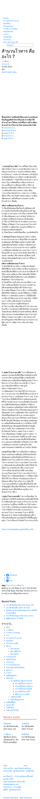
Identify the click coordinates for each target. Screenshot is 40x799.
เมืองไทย (9, 678)
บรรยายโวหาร (9, 128)
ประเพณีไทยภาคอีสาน (24, 686)
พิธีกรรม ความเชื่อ (22, 694)
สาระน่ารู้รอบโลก (13, 665)
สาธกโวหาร (9, 136)
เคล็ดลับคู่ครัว (11, 675)
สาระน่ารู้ (9, 662)
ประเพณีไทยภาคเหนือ (23, 689)
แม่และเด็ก (10, 705)
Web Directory (26, 798)
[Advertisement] (20, 94)
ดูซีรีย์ (5, 790)
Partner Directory (10, 798)
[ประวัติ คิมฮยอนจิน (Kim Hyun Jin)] (10, 721)
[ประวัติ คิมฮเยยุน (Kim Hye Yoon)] (29, 731)
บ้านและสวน (11, 657)
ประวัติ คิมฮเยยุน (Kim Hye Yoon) (19, 616)
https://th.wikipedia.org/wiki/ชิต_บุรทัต (17, 529)
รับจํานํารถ (7, 787)
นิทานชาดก (15, 649)
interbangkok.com (11, 784)
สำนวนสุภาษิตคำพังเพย (15, 667)
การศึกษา (10, 630)
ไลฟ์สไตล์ (10, 707)
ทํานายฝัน (17, 787)
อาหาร (8, 673)
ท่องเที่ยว (9, 641)
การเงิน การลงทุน (13, 632)
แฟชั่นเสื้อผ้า (11, 702)
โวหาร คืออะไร (18, 585)
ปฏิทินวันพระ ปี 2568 (14, 618)
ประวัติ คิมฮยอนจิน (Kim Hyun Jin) (20, 605)
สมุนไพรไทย (11, 659)
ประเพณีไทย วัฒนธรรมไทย (21, 681)
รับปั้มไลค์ (30, 771)
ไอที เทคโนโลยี (12, 710)
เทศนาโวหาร (9, 133)
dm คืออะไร (8, 776)
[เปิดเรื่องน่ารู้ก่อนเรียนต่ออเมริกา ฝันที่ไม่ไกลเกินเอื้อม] (10, 731)
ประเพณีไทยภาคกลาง (23, 683)
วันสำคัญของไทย (17, 699)
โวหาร (9, 585)
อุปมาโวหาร (9, 138)
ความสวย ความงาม (14, 638)
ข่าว (7, 635)
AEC (8, 627)
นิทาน (8, 646)
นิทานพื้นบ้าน (16, 651)
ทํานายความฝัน (12, 643)
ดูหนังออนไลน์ (18, 771)
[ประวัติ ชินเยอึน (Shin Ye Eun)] (29, 721)
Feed (5, 765)
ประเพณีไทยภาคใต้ (22, 691)
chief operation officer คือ (14, 781)
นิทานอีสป (15, 654)
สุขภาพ (9, 670)
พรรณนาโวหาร (10, 130)
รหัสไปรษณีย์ (16, 697)
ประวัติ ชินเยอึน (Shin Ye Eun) (18, 608)
